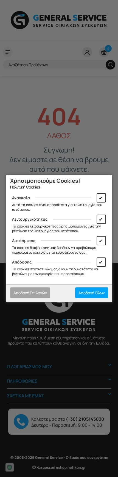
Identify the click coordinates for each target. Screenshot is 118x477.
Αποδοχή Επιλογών (30, 292)
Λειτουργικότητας (29, 219)
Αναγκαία (21, 197)
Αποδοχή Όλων (91, 292)
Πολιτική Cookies (25, 187)
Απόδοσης (22, 262)
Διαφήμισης (23, 240)
